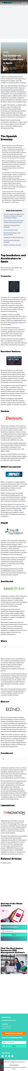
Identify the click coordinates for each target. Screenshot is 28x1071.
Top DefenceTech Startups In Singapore (12, 241)
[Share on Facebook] (2, 1060)
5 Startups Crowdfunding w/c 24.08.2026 (12, 226)
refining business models (15, 322)
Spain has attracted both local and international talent (13, 90)
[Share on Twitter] (2, 1063)
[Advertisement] (14, 23)
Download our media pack (14, 1033)
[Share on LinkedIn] (2, 1066)
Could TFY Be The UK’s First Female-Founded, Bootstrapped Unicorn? (14, 221)
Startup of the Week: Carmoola (12, 245)
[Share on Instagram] (2, 1069)
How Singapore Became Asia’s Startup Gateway (12, 233)
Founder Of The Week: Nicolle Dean (13, 237)
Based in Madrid (21, 827)
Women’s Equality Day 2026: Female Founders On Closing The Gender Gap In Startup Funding (14, 216)
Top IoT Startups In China (11, 230)
